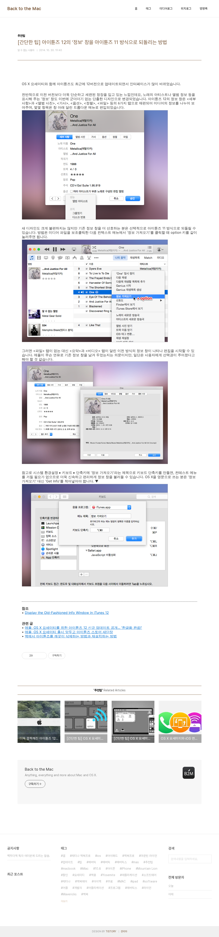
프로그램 (115, 888)
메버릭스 (132, 888)
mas (136, 862)
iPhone (126, 868)
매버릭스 (122, 862)
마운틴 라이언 (149, 855)
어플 (65, 888)
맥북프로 (129, 855)
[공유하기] (36, 655)
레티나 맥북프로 (81, 855)
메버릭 (92, 862)
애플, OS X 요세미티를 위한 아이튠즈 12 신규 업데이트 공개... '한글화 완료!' (83, 627)
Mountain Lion (147, 868)
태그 (148, 8)
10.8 (98, 868)
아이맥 (97, 881)
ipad (135, 881)
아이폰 (111, 868)
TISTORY (111, 931)
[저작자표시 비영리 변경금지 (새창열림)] (71, 655)
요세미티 (79, 875)
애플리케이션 (129, 875)
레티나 (66, 881)
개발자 (78, 888)
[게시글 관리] (42, 655)
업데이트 (68, 862)
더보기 (64, 901)
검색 (207, 859)
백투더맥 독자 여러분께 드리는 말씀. (28, 855)
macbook (69, 868)
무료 (110, 881)
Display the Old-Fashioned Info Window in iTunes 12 (67, 612)
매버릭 (106, 862)
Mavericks (70, 894)
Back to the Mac (24, 8)
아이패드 (112, 855)
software (150, 881)
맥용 (93, 875)
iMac (85, 868)
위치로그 (186, 8)
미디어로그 (166, 8)
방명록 (203, 8)
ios (99, 855)
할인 (65, 875)
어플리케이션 (96, 888)
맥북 (85, 894)
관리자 (124, 931)
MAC (122, 881)
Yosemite (108, 875)
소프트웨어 (150, 875)
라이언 (147, 888)
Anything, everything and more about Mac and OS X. (61, 775)
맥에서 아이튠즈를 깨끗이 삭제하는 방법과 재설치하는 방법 (71, 636)
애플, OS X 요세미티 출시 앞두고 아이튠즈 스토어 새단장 (69, 632)
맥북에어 (82, 881)
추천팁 (149, 862)
